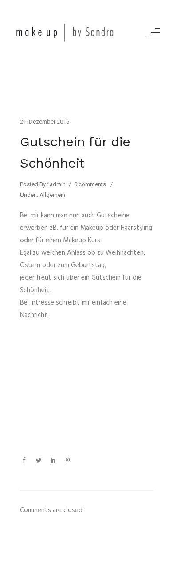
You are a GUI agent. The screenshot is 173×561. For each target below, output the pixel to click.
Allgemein (51, 195)
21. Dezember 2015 (44, 121)
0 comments (90, 184)
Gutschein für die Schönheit (75, 152)
